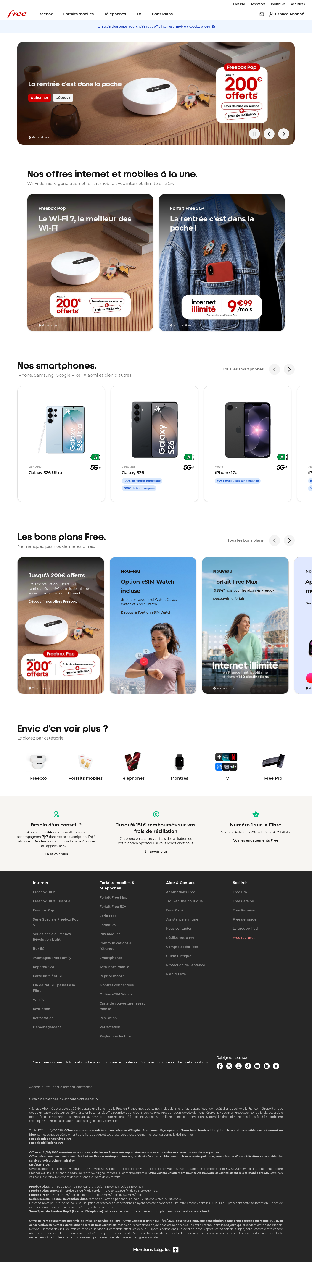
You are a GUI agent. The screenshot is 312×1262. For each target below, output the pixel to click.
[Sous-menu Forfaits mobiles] (97, 14)
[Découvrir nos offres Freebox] (61, 625)
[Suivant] (289, 369)
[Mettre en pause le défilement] (254, 133)
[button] (156, 1250)
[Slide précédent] (269, 133)
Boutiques (278, 4)
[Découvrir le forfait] (245, 625)
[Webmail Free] (261, 14)
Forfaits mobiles (78, 14)
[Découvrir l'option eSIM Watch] (153, 625)
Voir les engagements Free (255, 840)
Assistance (258, 4)
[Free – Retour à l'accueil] (17, 14)
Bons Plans (162, 14)
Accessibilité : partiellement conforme (61, 1087)
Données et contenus (121, 1062)
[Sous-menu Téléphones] (129, 14)
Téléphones (115, 14)
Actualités (298, 4)
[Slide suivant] (283, 133)
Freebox (45, 14)
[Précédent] (274, 369)
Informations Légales (83, 1062)
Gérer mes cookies (48, 1062)
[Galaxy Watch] (156, 93)
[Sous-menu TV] (144, 14)
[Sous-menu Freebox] (56, 14)
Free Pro (239, 4)
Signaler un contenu (157, 1062)
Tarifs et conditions (192, 1062)
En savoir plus (56, 854)
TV (138, 14)
